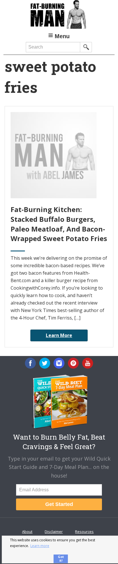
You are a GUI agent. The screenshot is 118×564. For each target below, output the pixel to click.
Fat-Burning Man (58, 14)
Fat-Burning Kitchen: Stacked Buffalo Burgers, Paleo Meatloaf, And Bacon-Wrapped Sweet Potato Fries (59, 224)
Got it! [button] (61, 559)
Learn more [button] (39, 545)
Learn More (59, 335)
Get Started (59, 504)
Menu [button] (62, 36)
